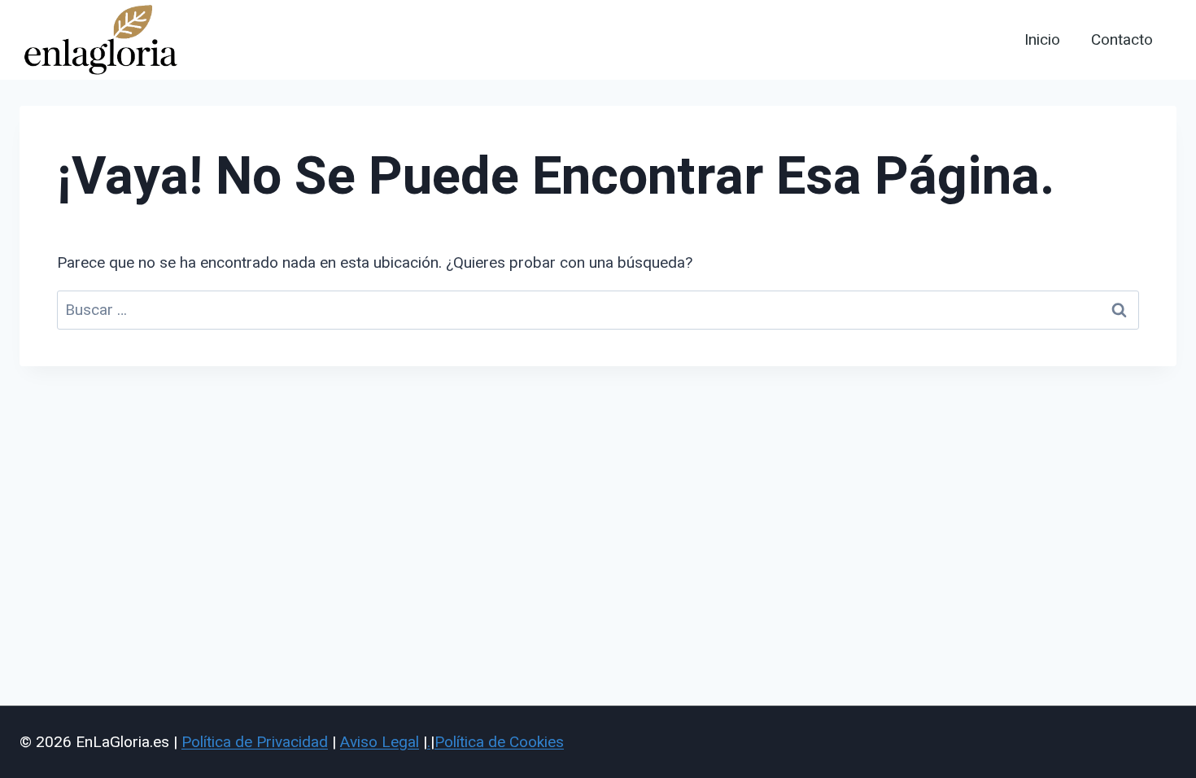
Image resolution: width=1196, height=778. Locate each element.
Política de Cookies (499, 741)
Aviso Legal (379, 741)
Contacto (1122, 39)
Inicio (1042, 39)
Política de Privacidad (254, 741)
